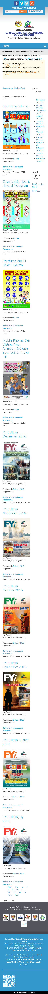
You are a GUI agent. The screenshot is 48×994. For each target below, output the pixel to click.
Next (10, 895)
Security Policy (30, 907)
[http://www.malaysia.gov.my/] (6, 917)
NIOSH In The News (33, 58)
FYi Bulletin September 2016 (14, 665)
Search (22, 11)
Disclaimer (27, 909)
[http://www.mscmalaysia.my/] (20, 917)
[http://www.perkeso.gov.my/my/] (42, 917)
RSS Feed (36, 191)
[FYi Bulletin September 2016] (16, 691)
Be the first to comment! (13, 167)
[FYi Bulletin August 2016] (16, 768)
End (16, 895)
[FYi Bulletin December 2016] (16, 460)
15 (25, 892)
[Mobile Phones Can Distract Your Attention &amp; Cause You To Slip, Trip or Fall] (16, 380)
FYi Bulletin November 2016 (14, 511)
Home (5, 58)
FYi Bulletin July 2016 (13, 819)
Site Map (38, 909)
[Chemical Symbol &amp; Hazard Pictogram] (16, 209)
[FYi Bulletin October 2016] (16, 614)
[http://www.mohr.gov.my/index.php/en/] (28, 917)
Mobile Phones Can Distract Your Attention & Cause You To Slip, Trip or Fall (16, 348)
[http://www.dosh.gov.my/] (35, 917)
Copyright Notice (12, 909)
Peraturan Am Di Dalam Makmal (14, 263)
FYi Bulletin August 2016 (15, 742)
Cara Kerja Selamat (16, 106)
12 (9, 892)
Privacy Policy (14, 907)
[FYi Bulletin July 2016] (16, 845)
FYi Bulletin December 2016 (14, 434)
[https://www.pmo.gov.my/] (13, 917)
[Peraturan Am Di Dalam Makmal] (16, 288)
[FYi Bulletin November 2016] (16, 537)
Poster (16, 159)
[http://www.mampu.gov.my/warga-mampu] (24, 923)
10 (17, 889)
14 (19, 892)
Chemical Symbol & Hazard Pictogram (16, 183)
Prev (17, 887)
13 (14, 892)
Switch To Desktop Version (24, 992)
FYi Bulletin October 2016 (13, 588)
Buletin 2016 (18, 489)
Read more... (8, 169)
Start (10, 887)
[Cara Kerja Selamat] (16, 129)
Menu (5, 45)
